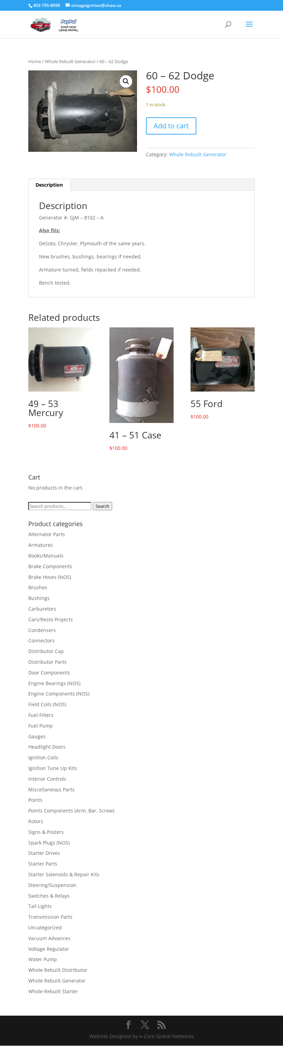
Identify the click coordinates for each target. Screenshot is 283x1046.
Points (35, 800)
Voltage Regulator (48, 949)
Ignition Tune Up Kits (52, 768)
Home (34, 61)
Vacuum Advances (49, 938)
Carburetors (42, 608)
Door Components (49, 672)
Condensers (42, 630)
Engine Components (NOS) (58, 693)
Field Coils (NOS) (47, 704)
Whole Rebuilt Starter (53, 991)
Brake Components (50, 566)
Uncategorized (45, 927)
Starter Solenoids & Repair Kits (63, 874)
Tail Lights (40, 906)
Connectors (41, 640)
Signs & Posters (46, 832)
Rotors (35, 821)
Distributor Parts (47, 662)
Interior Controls (47, 779)
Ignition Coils (43, 757)
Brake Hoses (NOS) (49, 577)
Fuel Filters (40, 715)
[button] (126, 81)
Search (102, 506)
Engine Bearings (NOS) (54, 683)
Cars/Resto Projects (50, 619)
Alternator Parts (46, 534)
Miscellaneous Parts (51, 789)
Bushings (39, 598)
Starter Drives (44, 853)
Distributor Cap (46, 651)
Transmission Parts (50, 917)
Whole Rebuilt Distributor (57, 970)
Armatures (40, 545)
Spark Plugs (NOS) (49, 842)
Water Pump (42, 959)
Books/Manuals (46, 555)
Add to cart (171, 125)
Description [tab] (49, 184)
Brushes (37, 587)
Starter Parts (42, 863)
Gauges (37, 736)
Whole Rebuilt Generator (70, 61)
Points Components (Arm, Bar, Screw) (71, 810)
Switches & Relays (49, 895)
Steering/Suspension (52, 885)
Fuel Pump (40, 725)
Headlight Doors (47, 746)
